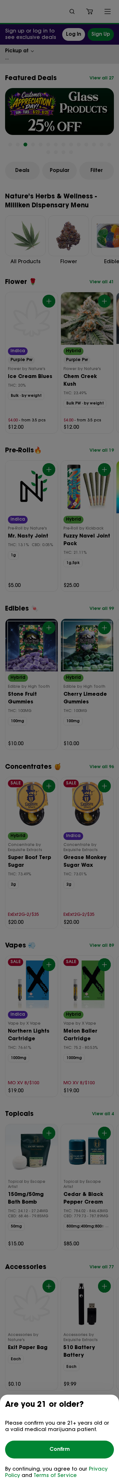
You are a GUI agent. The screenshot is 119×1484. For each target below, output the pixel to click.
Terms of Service (55, 1475)
